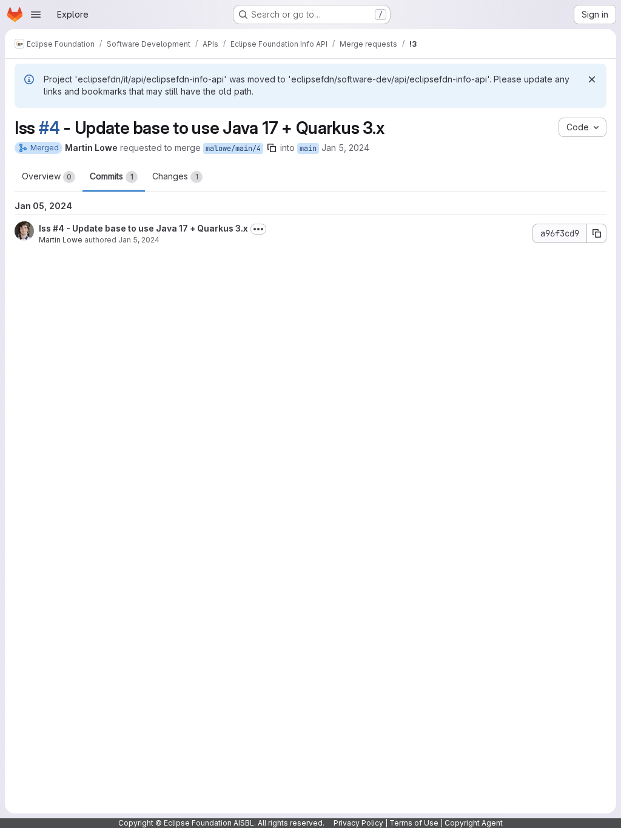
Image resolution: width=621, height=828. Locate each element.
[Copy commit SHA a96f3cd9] (596, 233)
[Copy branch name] (271, 148)
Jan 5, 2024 (345, 147)
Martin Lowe (60, 239)
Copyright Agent (474, 822)
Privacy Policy (358, 822)
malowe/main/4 (233, 148)
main (308, 148)
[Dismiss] (592, 79)
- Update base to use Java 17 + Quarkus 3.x (156, 228)
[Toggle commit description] (258, 229)
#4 (49, 128)
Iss (46, 228)
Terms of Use (413, 822)
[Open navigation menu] (35, 14)
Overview (47, 176)
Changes (175, 176)
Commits (111, 176)
